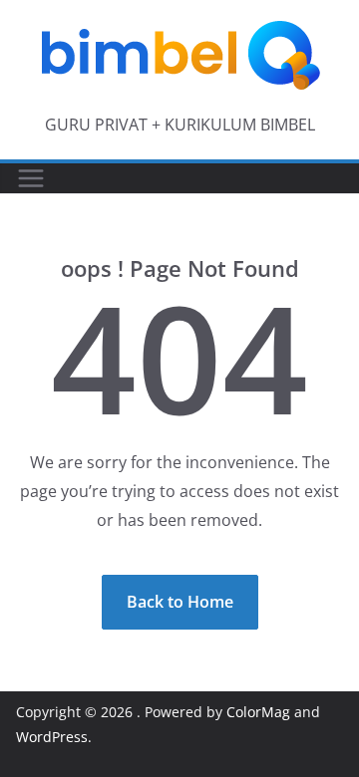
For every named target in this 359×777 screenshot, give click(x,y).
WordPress (52, 736)
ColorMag (258, 711)
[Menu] (31, 178)
